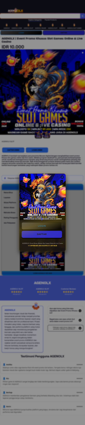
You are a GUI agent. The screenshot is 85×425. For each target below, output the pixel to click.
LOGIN (42, 226)
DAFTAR (42, 234)
